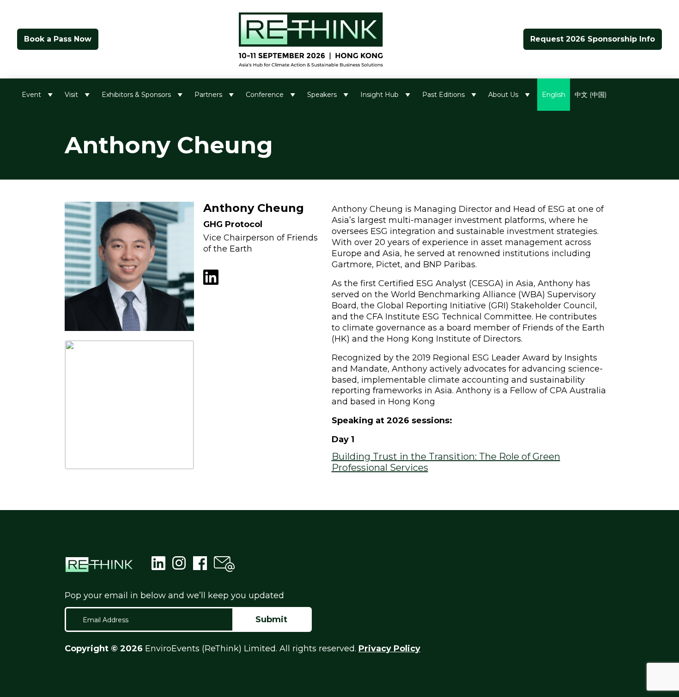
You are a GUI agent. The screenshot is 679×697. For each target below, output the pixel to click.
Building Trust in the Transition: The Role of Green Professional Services (446, 462)
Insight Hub (379, 94)
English (553, 94)
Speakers (322, 94)
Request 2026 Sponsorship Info (592, 39)
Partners (208, 94)
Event (31, 94)
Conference (265, 94)
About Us (503, 94)
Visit (71, 94)
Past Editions (443, 94)
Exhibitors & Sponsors (136, 94)
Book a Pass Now (57, 39)
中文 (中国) (590, 94)
